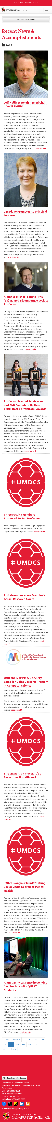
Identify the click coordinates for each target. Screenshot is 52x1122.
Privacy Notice (23, 1108)
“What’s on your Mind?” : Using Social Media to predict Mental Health (24, 887)
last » (13, 1049)
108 (35, 1039)
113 (23, 1044)
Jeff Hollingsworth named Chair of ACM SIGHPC (25, 104)
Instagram (16, 1104)
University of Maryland (26, 3)
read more (39, 148)
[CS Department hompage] (26, 1115)
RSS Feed (28, 1104)
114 (29, 1044)
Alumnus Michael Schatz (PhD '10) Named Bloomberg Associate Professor (26, 300)
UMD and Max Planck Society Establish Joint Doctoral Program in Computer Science (26, 681)
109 (42, 1039)
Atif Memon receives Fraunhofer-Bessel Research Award (25, 597)
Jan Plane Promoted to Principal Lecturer (25, 213)
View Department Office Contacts (14, 1078)
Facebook (4, 1104)
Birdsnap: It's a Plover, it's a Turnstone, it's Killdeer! (22, 775)
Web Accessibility (9, 1108)
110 (4, 1044)
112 (17, 1044)
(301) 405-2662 (18, 1099)
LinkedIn (22, 1104)
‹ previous (16, 1039)
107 (29, 1039)
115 (35, 1044)
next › (5, 1049)
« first (6, 1039)
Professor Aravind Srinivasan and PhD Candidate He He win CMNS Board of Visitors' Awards (25, 405)
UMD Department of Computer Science (21, 10)
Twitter (10, 1104)
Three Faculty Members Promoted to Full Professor (22, 516)
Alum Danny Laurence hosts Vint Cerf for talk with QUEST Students (25, 986)
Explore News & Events (26, 19)
